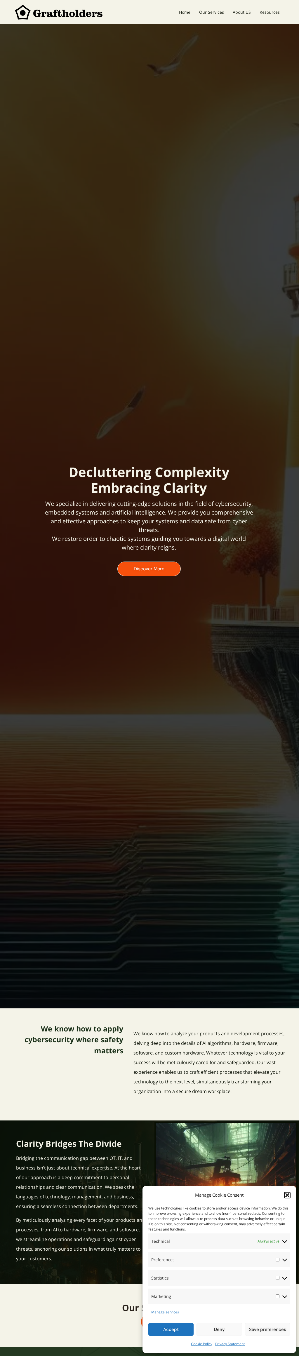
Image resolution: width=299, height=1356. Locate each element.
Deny (219, 1329)
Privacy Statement (230, 1343)
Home (184, 12)
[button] (287, 1195)
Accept (171, 1329)
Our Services (211, 12)
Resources (270, 12)
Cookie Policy (201, 1343)
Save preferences (267, 1329)
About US (242, 12)
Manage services (165, 1312)
